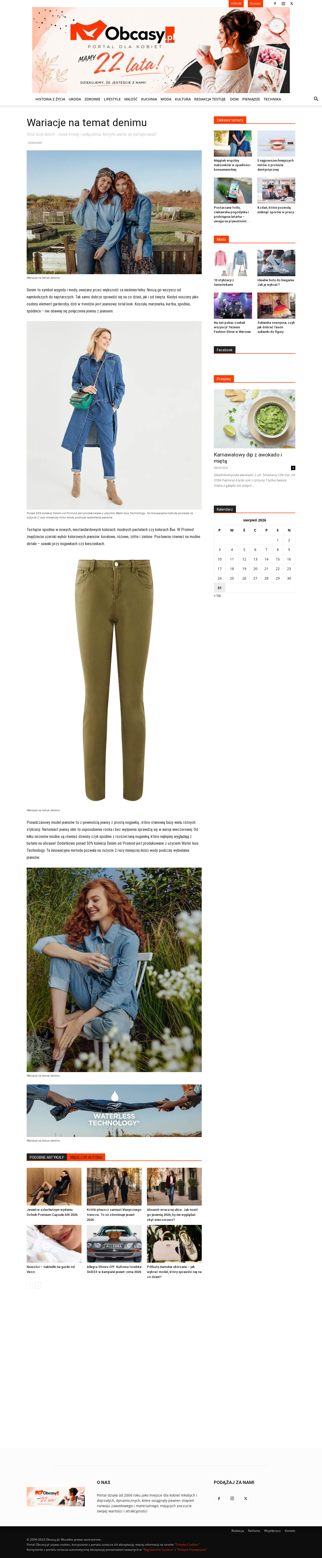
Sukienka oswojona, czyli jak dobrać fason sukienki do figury (276, 327)
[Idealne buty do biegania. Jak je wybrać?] (276, 263)
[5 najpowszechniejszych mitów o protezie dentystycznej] (276, 143)
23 (289, 568)
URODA (75, 99)
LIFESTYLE (112, 99)
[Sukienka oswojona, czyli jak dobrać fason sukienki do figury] (276, 306)
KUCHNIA (149, 99)
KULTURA (183, 99)
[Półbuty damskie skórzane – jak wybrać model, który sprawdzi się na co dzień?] (174, 1244)
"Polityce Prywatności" (191, 1549)
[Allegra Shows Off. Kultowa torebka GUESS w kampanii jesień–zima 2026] (114, 1244)
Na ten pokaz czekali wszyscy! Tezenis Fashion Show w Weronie (232, 327)
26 (244, 578)
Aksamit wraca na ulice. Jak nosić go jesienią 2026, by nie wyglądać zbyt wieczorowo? (172, 1215)
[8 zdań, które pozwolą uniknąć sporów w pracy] (276, 191)
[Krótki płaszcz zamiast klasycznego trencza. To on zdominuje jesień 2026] (114, 1187)
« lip (217, 595)
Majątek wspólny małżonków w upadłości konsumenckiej (232, 165)
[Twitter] (291, 3)
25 (232, 578)
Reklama (254, 1531)
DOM (234, 99)
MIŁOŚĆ (131, 99)
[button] (316, 99)
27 (255, 578)
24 (220, 578)
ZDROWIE (92, 99)
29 (278, 578)
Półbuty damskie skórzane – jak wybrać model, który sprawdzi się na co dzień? (174, 1272)
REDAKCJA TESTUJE (210, 99)
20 (255, 568)
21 (266, 568)
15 (278, 559)
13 (255, 559)
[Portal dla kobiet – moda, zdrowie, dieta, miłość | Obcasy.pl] (161, 50)
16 (289, 559)
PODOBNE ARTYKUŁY (47, 1157)
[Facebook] (275, 3)
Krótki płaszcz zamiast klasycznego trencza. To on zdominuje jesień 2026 (114, 1215)
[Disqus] (114, 1369)
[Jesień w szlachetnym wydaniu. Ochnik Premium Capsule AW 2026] (54, 1187)
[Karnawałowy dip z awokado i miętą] (254, 418)
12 (244, 559)
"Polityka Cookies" (187, 1544)
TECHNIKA (272, 99)
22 (278, 568)
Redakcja (237, 1531)
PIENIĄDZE (251, 99)
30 (289, 578)
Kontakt (290, 1531)
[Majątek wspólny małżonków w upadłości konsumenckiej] (233, 143)
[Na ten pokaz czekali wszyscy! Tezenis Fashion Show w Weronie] (233, 306)
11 (232, 559)
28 (266, 578)
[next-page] (38, 1285)
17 (220, 568)
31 (220, 587)
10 (220, 559)
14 (266, 559)
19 (244, 568)
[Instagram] (283, 3)
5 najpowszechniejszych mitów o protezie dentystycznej (275, 165)
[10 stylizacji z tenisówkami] (233, 263)
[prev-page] (30, 1285)
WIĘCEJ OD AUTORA (86, 1157)
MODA (165, 99)
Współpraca (272, 1531)
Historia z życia (50, 99)
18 (232, 568)
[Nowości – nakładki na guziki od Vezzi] (54, 1244)
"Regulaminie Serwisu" (158, 1549)
